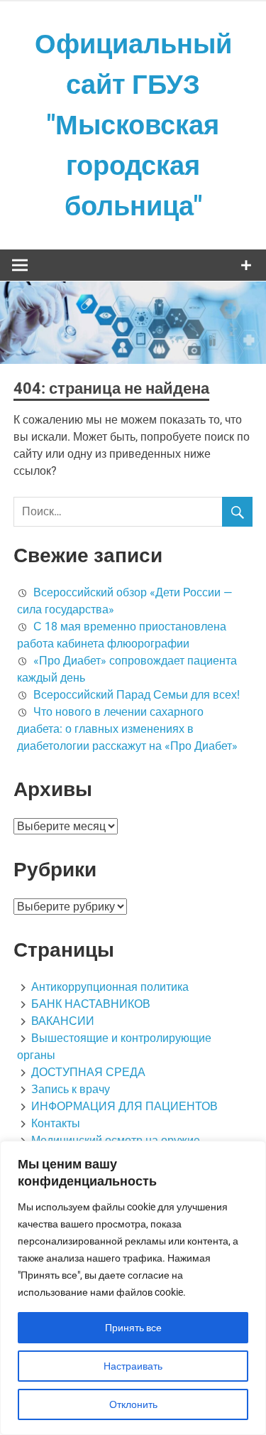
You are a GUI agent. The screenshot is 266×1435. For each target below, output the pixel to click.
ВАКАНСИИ (62, 1021)
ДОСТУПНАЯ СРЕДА (88, 1072)
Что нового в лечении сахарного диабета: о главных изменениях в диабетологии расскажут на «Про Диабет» (127, 729)
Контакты (55, 1123)
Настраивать (133, 1366)
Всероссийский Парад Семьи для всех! (136, 695)
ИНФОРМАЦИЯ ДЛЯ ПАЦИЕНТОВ (124, 1106)
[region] (133, 1288)
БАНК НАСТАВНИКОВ (90, 1004)
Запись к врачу (70, 1089)
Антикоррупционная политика (110, 987)
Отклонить (133, 1404)
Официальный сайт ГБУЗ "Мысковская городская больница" (133, 125)
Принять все (133, 1327)
